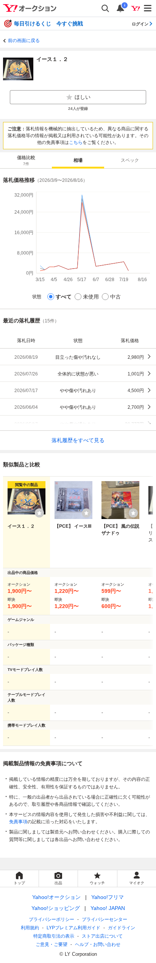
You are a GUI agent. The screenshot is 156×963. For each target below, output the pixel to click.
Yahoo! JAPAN (107, 908)
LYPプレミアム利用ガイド (73, 927)
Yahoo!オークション (56, 897)
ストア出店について (102, 936)
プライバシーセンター (104, 919)
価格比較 (26, 160)
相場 (78, 160)
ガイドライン (121, 927)
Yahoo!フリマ (107, 897)
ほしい (82, 97)
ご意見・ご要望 (51, 944)
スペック (130, 160)
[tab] (26, 160)
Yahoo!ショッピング (55, 908)
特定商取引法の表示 (53, 936)
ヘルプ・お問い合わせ (97, 944)
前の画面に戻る (24, 40)
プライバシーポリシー (51, 919)
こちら (76, 142)
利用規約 (30, 927)
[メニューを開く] (148, 8)
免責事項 (18, 821)
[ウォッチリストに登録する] (39, 512)
